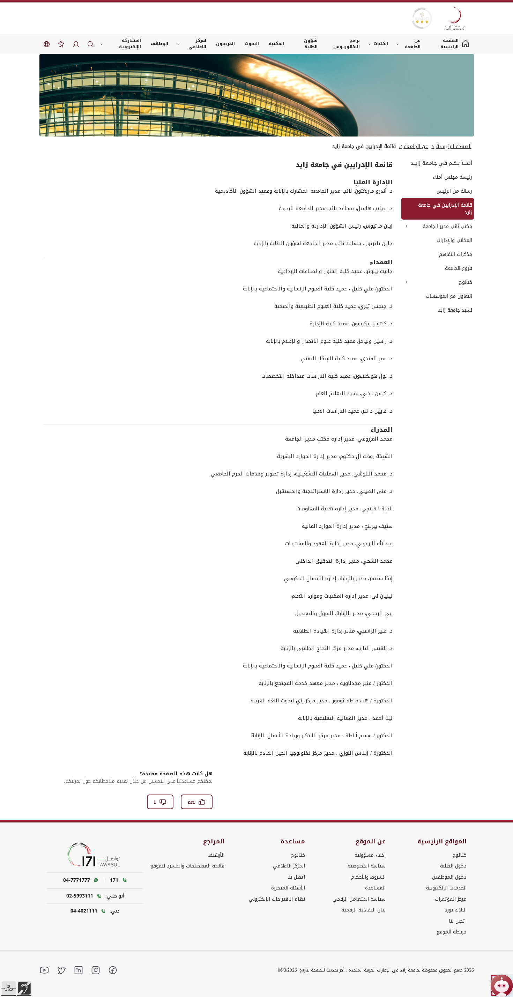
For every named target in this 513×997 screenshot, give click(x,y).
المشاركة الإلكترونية (130, 43)
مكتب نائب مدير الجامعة (447, 226)
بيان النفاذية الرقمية (363, 910)
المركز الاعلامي (289, 866)
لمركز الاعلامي (197, 43)
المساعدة (375, 888)
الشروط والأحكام (368, 877)
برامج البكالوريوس (346, 43)
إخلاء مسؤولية (370, 855)
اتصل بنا (458, 921)
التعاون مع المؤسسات (449, 296)
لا (155, 802)
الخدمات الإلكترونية (446, 888)
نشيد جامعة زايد (455, 310)
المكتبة (276, 43)
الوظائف (159, 43)
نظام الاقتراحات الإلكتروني (277, 899)
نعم (191, 802)
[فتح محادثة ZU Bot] (501, 985)
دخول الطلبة (453, 866)
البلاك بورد (456, 910)
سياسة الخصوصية (367, 866)
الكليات (380, 43)
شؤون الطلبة (311, 43)
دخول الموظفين (449, 877)
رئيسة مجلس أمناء (452, 177)
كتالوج (465, 282)
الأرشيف (216, 855)
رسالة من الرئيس (454, 191)
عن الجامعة (413, 43)
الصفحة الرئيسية (453, 146)
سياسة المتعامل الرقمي (359, 899)
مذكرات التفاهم (455, 254)
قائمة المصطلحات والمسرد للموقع (187, 866)
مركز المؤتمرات (451, 899)
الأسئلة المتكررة (288, 888)
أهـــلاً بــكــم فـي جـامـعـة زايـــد (441, 163)
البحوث (252, 43)
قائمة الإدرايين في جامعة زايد (445, 208)
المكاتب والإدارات (454, 240)
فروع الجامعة (458, 268)
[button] (9, 988)
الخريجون (225, 43)
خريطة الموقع (452, 932)
